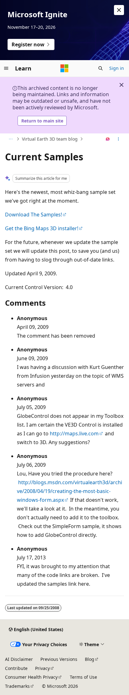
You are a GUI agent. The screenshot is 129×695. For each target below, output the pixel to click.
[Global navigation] (6, 68)
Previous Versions (58, 659)
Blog (89, 659)
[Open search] (100, 68)
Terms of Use (83, 677)
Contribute (16, 668)
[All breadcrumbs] (10, 139)
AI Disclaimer (19, 659)
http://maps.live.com (74, 433)
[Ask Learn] (108, 139)
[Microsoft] (64, 68)
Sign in (116, 68)
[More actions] (118, 139)
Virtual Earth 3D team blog (50, 139)
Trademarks (17, 686)
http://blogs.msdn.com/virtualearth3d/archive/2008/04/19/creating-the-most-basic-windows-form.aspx (69, 491)
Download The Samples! (33, 214)
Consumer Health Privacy (31, 677)
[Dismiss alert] (119, 10)
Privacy (42, 668)
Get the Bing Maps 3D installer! (41, 228)
